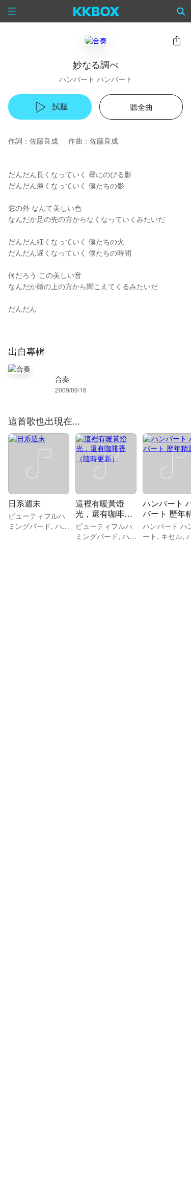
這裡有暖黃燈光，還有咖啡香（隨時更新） (103, 513)
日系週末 (24, 503)
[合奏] (96, 40)
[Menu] (12, 11)
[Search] (181, 11)
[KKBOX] (96, 11)
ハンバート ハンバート (95, 79)
